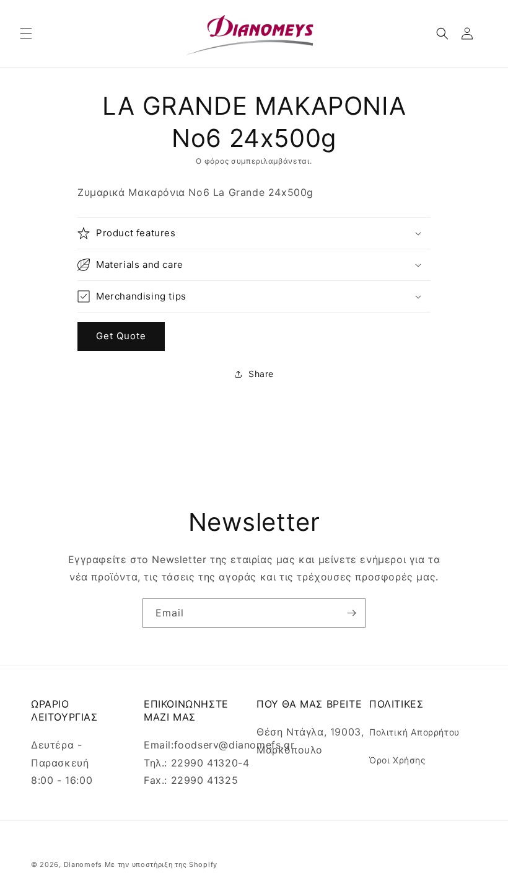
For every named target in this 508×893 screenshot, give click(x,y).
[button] (26, 33)
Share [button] (261, 373)
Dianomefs (83, 864)
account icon (469, 33)
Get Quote (121, 336)
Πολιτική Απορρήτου (414, 732)
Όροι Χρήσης (397, 760)
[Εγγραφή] (351, 613)
